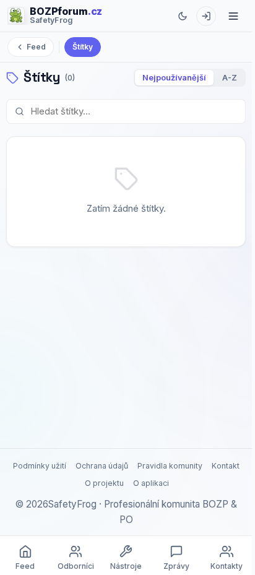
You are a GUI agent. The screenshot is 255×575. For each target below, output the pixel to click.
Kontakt (226, 465)
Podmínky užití (39, 465)
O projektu (104, 483)
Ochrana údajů (102, 465)
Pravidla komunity (169, 465)
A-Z (229, 77)
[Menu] (233, 16)
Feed (36, 46)
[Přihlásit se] (206, 16)
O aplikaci (151, 483)
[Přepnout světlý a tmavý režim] (182, 16)
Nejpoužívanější (174, 77)
